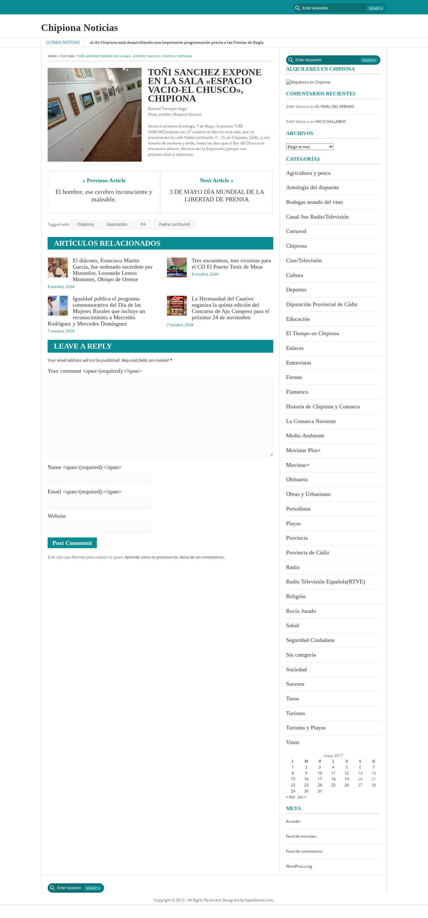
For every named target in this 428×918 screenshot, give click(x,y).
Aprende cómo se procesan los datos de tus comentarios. (175, 557)
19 (347, 779)
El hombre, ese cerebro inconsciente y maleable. (104, 195)
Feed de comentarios (304, 851)
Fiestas (294, 377)
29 (293, 791)
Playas (293, 523)
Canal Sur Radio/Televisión (317, 217)
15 (293, 779)
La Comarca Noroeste (311, 421)
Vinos (292, 742)
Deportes (296, 289)
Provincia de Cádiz (307, 552)
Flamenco (297, 392)
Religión (295, 596)
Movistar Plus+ (303, 450)
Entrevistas (298, 363)
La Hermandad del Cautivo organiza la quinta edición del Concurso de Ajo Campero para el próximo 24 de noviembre (230, 307)
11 (333, 773)
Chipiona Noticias (79, 27)
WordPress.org (299, 866)
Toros (292, 698)
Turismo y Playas (306, 727)
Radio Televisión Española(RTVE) (325, 581)
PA (143, 224)
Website (57, 516)
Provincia (297, 538)
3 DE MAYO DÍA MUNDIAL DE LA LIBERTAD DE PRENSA (218, 195)
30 (306, 791)
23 (306, 785)
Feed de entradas (301, 836)
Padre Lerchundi (174, 224)
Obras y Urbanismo (308, 494)
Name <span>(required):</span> (85, 467)
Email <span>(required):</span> (85, 491)
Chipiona (85, 224)
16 (306, 779)
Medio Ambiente (305, 435)
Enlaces (295, 348)
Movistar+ (298, 465)
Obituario (297, 479)
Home (52, 56)
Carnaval (296, 231)
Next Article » (216, 180)
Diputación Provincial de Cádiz (322, 304)
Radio (293, 567)
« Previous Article (104, 180)
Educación (298, 319)
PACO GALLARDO (331, 121)
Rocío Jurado (301, 611)
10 (320, 773)
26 (347, 785)
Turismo (295, 713)
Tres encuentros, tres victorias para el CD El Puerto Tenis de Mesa (231, 263)
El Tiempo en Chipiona (312, 333)
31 (320, 791)
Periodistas (298, 509)
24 (320, 785)
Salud (292, 625)
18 (333, 779)
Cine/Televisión (304, 260)
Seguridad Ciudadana (310, 640)
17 (320, 779)
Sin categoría (301, 655)
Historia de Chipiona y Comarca (323, 406)
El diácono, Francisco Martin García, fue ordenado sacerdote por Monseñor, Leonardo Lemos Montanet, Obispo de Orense (113, 269)
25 (333, 785)
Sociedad (296, 669)
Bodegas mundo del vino (314, 202)
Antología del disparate (312, 187)
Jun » (302, 796)
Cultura (67, 56)
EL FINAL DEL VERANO (335, 106)
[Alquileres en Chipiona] (308, 81)
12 (347, 773)
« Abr (290, 796)
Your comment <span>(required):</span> (95, 371)
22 (293, 785)
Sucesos (295, 684)
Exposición (117, 224)
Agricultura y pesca (308, 173)
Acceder (293, 821)
